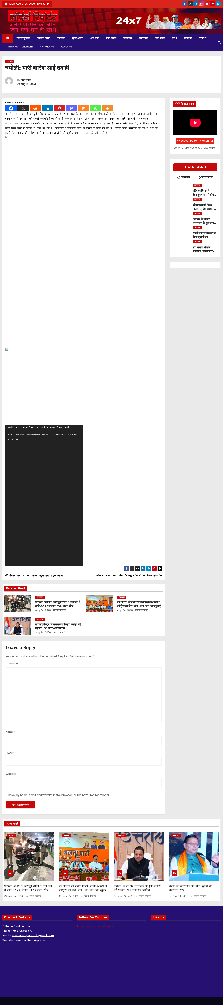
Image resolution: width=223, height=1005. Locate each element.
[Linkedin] (47, 108)
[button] (219, 42)
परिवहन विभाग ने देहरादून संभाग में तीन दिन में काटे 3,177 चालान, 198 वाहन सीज (57, 604)
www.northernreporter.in (32, 940)
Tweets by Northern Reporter (96, 926)
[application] (44, 495)
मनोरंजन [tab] (207, 177)
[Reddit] (35, 108)
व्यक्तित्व (143, 38)
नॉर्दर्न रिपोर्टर (26, 80)
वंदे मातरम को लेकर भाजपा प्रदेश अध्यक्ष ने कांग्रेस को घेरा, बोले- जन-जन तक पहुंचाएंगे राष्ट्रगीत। (139, 606)
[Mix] (83, 108)
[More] (107, 108)
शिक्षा (174, 38)
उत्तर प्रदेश (160, 38)
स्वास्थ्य (202, 38)
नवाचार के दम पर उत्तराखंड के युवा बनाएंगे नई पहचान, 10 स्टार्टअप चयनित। (58, 626)
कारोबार (61, 38)
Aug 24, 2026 (43, 610)
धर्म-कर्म (94, 38)
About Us (66, 46)
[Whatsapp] (95, 108)
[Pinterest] (59, 108)
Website (11, 774)
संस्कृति (188, 38)
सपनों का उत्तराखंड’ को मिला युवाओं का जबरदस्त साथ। (204, 237)
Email (10, 753)
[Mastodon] (71, 108)
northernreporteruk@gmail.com (33, 935)
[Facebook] (11, 108)
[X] (23, 108)
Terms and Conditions (19, 46)
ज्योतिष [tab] (185, 177)
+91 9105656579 (22, 931)
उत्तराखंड (10, 61)
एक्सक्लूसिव (23, 38)
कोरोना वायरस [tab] (196, 167)
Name (10, 732)
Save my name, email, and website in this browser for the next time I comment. (59, 795)
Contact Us (47, 46)
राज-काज (111, 38)
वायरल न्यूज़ (43, 38)
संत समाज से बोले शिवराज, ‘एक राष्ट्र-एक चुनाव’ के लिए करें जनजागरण (204, 253)
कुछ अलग (77, 38)
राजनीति (128, 38)
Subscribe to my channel (197, 141)
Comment (13, 663)
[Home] (7, 38)
